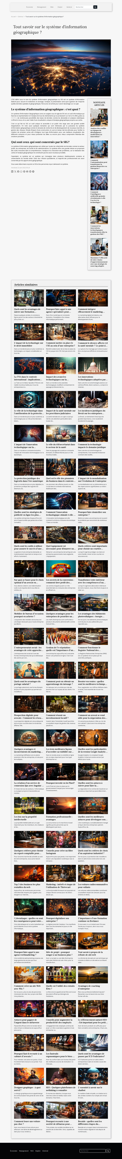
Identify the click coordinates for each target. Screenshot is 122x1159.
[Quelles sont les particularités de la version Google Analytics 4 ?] (93, 738)
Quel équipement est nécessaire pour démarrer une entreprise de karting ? (60, 549)
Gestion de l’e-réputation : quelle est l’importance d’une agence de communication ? (60, 650)
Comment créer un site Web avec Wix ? (27, 987)
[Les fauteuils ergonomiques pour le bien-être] (61, 1042)
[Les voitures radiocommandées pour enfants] (93, 873)
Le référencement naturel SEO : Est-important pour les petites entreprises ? (93, 1023)
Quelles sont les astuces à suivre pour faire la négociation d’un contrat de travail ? (91, 787)
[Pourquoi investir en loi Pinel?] (61, 772)
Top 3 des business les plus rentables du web (27, 886)
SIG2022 (14, 118)
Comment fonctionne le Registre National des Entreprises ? (89, 650)
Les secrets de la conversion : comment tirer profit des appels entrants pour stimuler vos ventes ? (60, 584)
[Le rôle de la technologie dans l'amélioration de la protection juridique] (29, 399)
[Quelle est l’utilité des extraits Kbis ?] (61, 975)
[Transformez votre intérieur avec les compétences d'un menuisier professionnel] (93, 569)
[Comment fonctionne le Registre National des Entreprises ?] (93, 636)
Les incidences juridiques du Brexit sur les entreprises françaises (91, 413)
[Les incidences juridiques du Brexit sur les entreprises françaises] (93, 399)
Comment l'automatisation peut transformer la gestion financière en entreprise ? (98, 164)
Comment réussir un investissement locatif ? (57, 716)
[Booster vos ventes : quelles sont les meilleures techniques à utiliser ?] (93, 670)
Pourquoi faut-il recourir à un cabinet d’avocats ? (28, 1055)
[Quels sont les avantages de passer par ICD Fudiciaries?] (93, 1042)
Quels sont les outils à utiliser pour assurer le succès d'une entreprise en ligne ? (28, 549)
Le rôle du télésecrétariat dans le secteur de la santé (60, 446)
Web (51, 7)
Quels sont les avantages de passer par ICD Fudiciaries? (91, 1055)
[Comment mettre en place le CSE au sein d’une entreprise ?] (61, 332)
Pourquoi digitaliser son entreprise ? (57, 919)
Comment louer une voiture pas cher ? (27, 1122)
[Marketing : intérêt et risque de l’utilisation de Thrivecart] (61, 873)
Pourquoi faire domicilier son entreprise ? (92, 513)
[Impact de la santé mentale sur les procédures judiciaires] (61, 399)
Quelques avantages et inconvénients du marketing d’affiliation (27, 752)
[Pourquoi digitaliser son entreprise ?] (61, 907)
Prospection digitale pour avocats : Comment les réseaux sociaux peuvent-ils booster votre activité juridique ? (28, 719)
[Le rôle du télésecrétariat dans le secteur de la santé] (61, 433)
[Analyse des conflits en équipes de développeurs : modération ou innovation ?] (99, 117)
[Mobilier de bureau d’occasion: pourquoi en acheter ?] (29, 602)
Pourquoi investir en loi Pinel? (60, 783)
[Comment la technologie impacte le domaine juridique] (93, 433)
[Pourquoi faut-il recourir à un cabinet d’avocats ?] (29, 1042)
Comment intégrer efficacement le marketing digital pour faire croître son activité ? (91, 313)
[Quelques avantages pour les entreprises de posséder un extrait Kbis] (61, 602)
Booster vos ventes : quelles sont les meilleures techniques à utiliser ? (92, 684)
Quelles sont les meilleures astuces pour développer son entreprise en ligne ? (91, 819)
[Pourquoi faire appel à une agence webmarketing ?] (29, 941)
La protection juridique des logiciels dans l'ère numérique (28, 479)
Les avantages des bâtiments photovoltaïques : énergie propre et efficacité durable (91, 616)
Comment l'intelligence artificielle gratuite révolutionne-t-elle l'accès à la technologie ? (97, 197)
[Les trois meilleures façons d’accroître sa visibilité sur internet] (61, 738)
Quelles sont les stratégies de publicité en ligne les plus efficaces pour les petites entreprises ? (28, 516)
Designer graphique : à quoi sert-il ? (27, 1089)
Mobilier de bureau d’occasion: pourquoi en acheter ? (29, 615)
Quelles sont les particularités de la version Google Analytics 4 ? (92, 752)
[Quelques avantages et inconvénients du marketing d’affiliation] (29, 738)
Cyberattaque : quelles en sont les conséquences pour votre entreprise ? (28, 921)
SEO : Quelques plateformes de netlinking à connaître (60, 1089)
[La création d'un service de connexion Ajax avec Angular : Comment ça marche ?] (29, 772)
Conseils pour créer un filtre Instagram (59, 852)
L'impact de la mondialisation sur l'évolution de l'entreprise (92, 479)
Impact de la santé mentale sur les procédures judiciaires (60, 412)
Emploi (60, 7)
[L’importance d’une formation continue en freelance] (93, 907)
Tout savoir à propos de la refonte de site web (90, 953)
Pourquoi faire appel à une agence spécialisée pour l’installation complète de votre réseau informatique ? (61, 313)
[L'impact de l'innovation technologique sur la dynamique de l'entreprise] (29, 433)
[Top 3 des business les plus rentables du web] (29, 873)
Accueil (13, 17)
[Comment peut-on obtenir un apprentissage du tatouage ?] (61, 670)
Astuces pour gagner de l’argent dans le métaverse (26, 1021)
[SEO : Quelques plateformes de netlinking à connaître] (61, 1076)
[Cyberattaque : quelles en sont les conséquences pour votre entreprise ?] (29, 907)
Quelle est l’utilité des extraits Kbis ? (60, 987)
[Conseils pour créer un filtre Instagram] (61, 839)
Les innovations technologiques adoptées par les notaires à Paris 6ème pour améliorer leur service (92, 380)
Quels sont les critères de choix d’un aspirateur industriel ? (93, 852)
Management (41, 7)
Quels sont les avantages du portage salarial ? (27, 683)
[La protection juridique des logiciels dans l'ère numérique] (29, 467)
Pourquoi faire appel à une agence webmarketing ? (26, 953)
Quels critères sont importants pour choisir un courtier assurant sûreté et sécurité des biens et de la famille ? (92, 550)
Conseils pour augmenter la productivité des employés (59, 1021)
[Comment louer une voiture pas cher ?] (29, 1110)
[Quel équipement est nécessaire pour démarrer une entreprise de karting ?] (61, 535)
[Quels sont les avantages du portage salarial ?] (29, 670)
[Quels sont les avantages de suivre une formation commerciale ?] (29, 298)
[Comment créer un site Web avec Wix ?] (29, 975)
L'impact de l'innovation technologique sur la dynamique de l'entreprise (26, 447)
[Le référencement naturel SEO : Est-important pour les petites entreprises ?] (93, 1009)
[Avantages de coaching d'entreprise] (93, 975)
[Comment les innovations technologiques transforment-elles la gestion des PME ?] (99, 215)
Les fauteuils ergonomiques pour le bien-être (59, 1056)
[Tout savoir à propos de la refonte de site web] (93, 941)
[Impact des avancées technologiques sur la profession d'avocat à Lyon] (61, 365)
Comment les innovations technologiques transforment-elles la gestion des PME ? (98, 230)
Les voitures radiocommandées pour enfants (93, 886)
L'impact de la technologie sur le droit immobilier (28, 344)
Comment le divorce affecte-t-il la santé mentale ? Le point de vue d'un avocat (93, 346)
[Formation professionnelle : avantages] (61, 805)
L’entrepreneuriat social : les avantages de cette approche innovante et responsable (27, 650)
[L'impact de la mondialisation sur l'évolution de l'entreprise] (93, 467)
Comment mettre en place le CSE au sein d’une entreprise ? (60, 344)
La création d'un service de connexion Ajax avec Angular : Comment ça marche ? (28, 786)
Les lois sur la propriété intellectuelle (25, 818)
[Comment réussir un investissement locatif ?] (61, 704)
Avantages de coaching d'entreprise (89, 987)
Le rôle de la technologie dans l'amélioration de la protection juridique (28, 413)
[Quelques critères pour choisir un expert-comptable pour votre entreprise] (29, 839)
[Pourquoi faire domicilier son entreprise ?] (93, 501)
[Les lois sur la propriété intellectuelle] (29, 805)
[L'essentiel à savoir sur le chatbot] (93, 1076)
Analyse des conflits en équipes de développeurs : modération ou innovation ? (98, 132)
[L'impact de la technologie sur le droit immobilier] (29, 332)
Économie (29, 7)
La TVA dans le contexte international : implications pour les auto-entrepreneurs (27, 379)
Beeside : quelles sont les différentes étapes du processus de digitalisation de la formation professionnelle (92, 1125)
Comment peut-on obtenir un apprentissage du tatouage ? (60, 683)
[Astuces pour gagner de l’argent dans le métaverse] (29, 1009)
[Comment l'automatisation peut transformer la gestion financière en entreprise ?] (99, 149)
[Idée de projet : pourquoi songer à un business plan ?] (61, 941)
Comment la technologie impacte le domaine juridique (92, 446)
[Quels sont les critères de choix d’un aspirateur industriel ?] (93, 839)
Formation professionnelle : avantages (59, 818)
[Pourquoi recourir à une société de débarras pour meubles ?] (61, 1110)
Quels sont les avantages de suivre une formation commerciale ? (27, 312)
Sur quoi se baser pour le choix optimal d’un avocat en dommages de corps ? (29, 583)
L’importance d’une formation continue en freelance (92, 919)
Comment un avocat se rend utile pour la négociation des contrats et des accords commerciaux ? (91, 719)
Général (69, 7)
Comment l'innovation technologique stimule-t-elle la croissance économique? (60, 515)
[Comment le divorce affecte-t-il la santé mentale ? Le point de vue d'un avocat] (93, 332)
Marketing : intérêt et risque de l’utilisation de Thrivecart (60, 886)
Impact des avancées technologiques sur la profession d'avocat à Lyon (59, 379)
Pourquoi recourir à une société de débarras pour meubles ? (58, 1124)
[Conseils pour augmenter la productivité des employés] (61, 1009)
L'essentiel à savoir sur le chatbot (90, 1089)
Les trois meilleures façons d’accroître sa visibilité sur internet (59, 752)
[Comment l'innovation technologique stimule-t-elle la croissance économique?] (61, 501)
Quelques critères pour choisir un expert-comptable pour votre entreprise (28, 853)
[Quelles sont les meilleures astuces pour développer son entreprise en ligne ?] (93, 805)
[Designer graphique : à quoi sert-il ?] (29, 1076)
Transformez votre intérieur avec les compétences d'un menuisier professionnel (91, 583)
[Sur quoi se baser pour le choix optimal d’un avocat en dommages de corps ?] (29, 569)
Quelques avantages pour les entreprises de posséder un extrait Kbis (59, 616)
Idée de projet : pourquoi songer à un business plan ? (59, 953)
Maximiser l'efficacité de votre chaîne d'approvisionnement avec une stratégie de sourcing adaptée (98, 262)
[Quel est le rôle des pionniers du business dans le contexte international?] (61, 467)
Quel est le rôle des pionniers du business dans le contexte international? (60, 481)
